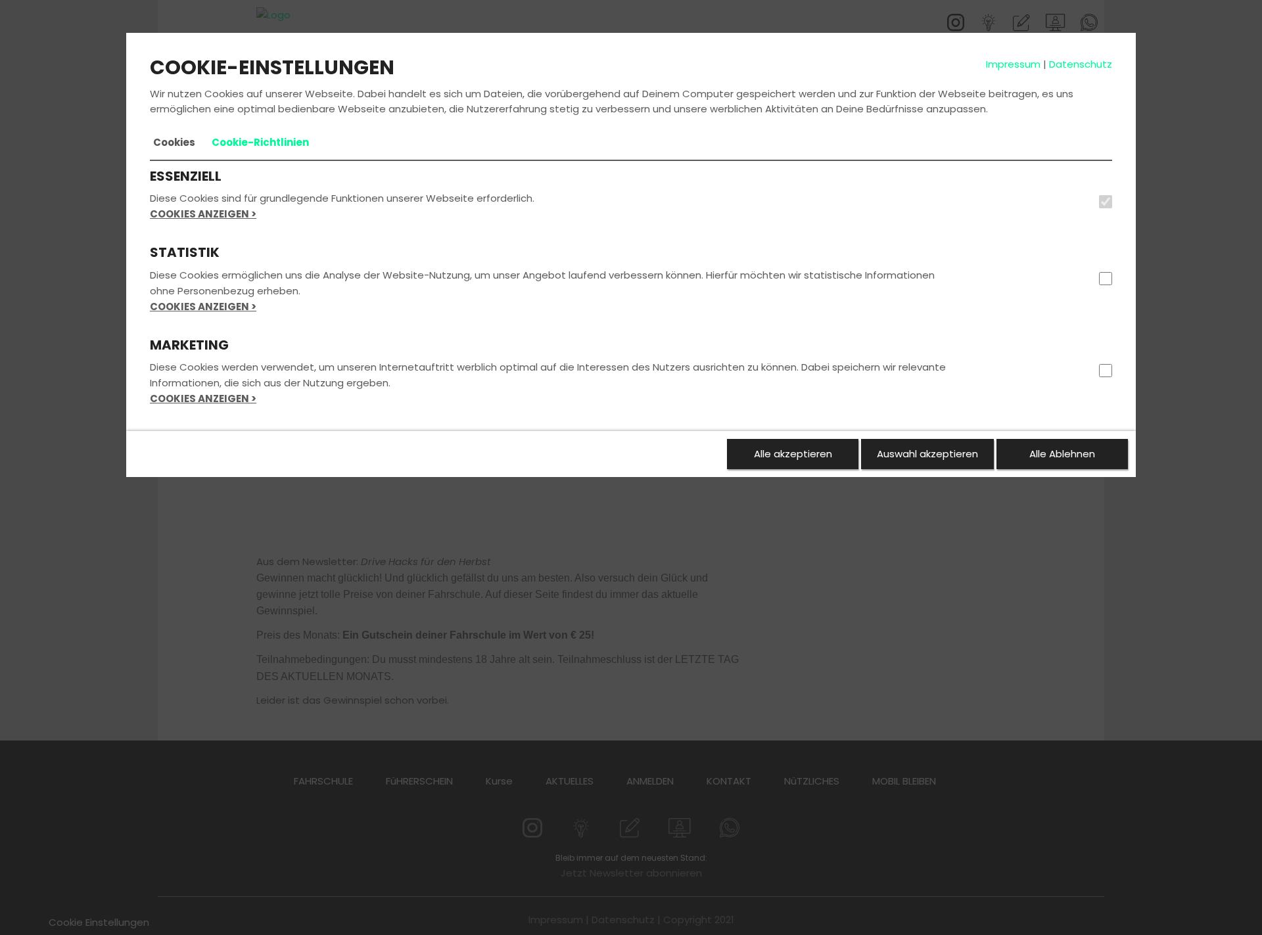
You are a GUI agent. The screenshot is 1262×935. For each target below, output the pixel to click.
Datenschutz (1080, 64)
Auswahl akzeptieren (927, 454)
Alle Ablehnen (1062, 454)
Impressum (1013, 64)
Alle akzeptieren (793, 454)
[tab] (174, 142)
